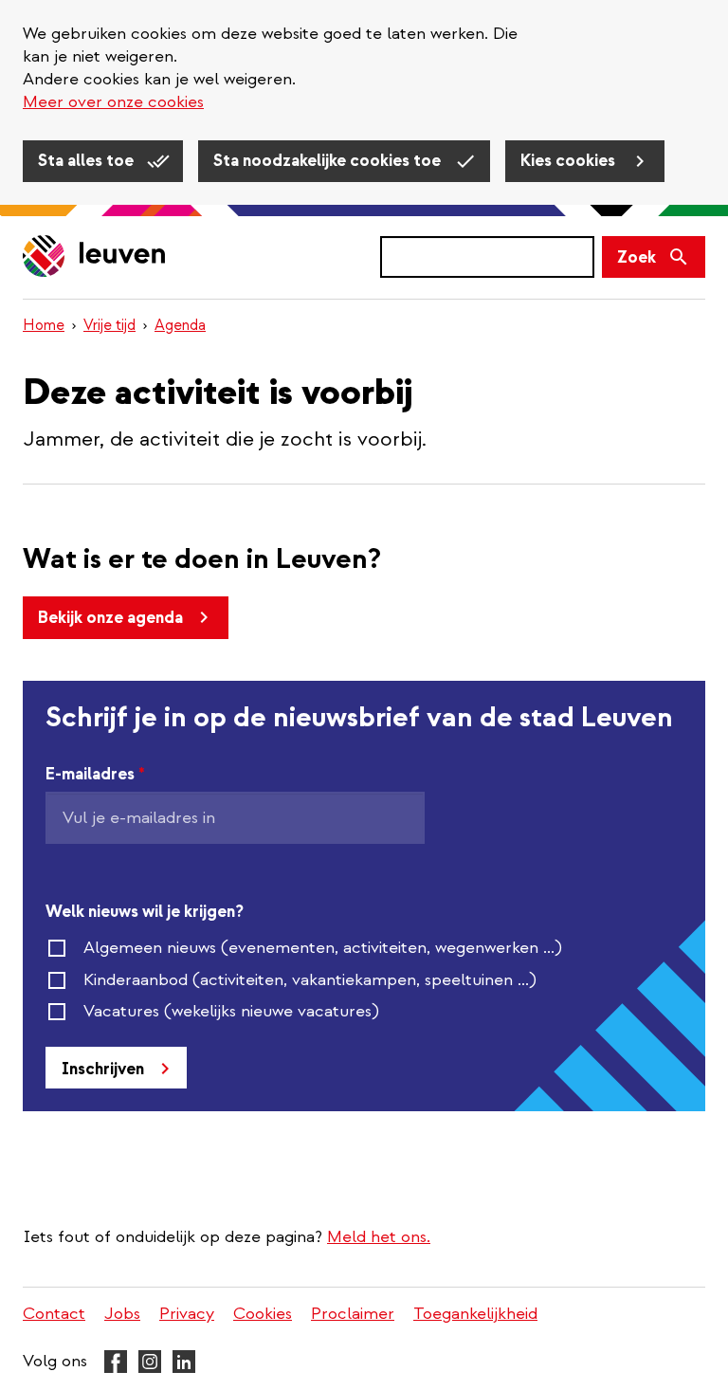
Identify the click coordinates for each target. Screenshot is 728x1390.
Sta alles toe (87, 161)
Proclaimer (352, 1314)
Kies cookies (569, 161)
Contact (54, 1314)
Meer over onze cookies (113, 102)
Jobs (122, 1314)
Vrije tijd (109, 325)
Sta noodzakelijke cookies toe (329, 161)
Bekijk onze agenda (110, 618)
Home (43, 325)
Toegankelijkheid (475, 1314)
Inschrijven (103, 1069)
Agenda (180, 325)
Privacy (186, 1314)
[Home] (94, 257)
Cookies (262, 1314)
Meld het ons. (378, 1237)
